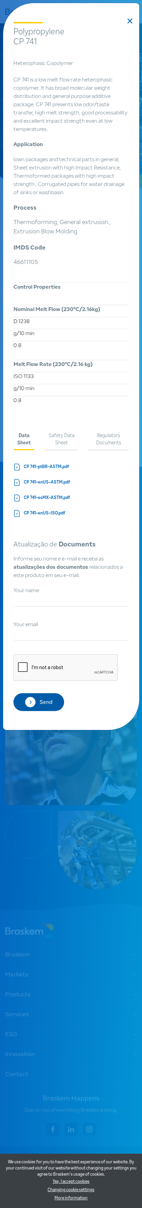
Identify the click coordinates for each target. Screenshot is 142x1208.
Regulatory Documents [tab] (108, 439)
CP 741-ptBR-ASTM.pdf (46, 467)
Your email (25, 624)
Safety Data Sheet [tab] (61, 439)
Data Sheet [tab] (24, 439)
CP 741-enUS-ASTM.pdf (47, 482)
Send (46, 702)
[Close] (130, 21)
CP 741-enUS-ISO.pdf (44, 513)
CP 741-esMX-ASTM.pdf (47, 498)
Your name (26, 590)
